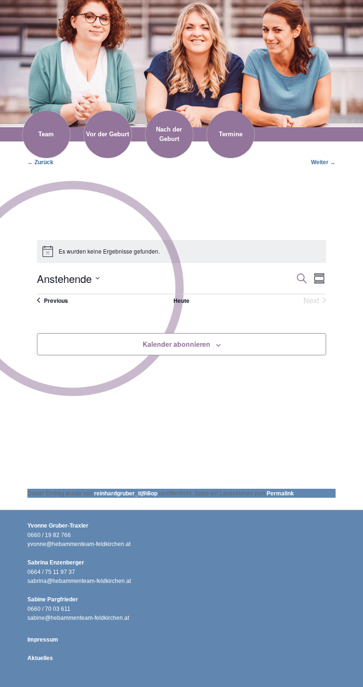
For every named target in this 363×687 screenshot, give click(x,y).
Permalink (280, 493)
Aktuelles (40, 658)
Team (46, 134)
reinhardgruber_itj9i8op (125, 493)
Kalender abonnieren (176, 344)
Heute (181, 300)
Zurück (40, 162)
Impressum (42, 639)
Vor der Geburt (107, 134)
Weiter (323, 162)
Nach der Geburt (169, 134)
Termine (230, 134)
